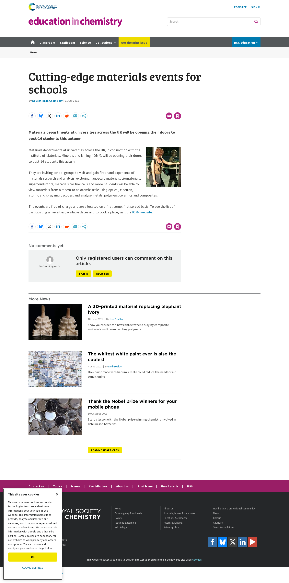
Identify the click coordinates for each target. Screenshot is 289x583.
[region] (32, 534)
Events (118, 518)
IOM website (142, 212)
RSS (190, 486)
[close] (181, 108)
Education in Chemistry (47, 100)
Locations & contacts (175, 518)
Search (256, 21)
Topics (57, 486)
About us (122, 486)
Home (118, 508)
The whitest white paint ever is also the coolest (132, 356)
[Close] (57, 494)
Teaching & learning (125, 522)
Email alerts (170, 486)
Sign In (255, 7)
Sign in (83, 273)
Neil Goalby (116, 319)
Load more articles (105, 450)
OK (33, 557)
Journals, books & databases (179, 513)
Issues (75, 486)
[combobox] (213, 21)
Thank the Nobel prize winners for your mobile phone (132, 404)
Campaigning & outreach (128, 513)
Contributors (98, 486)
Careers (217, 518)
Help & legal (121, 527)
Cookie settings (32, 567)
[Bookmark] (177, 115)
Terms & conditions (223, 527)
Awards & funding (173, 522)
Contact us (36, 486)
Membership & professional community (234, 508)
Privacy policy (171, 527)
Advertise (218, 522)
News (33, 52)
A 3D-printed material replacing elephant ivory (134, 309)
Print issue (145, 486)
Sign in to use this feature (162, 108)
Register (240, 7)
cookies (197, 559)
